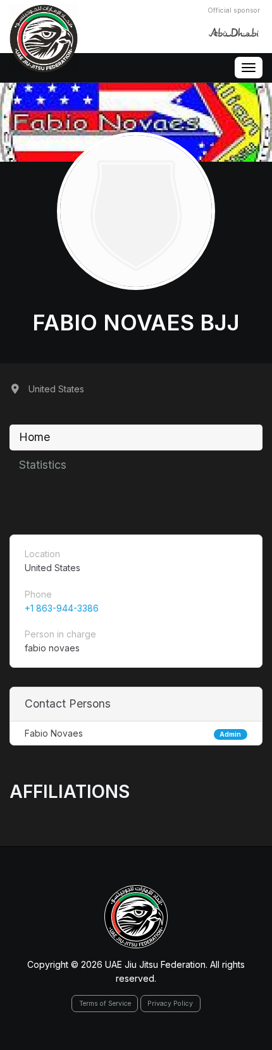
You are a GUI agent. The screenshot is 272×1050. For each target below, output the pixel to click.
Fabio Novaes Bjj (136, 322)
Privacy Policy (170, 1003)
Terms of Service (105, 1003)
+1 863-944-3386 (62, 608)
